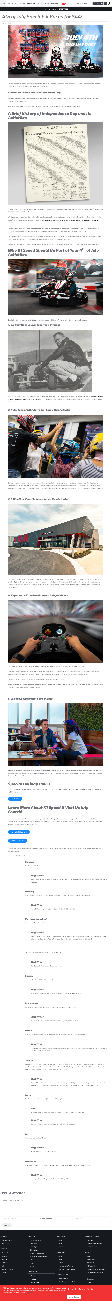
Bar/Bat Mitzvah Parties (67, 1269)
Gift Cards (5, 1243)
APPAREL (85, 3)
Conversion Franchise (94, 1243)
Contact (89, 1282)
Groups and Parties (34, 3)
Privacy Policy (31, 1292)
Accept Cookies (74, 1297)
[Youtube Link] (101, 3)
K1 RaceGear (91, 1259)
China (4, 1272)
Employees (90, 1279)
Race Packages (6, 1240)
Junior (61, 1247)
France (4, 1262)
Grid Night (33, 1247)
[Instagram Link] (98, 3)
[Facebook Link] (94, 3)
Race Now (22, 3)
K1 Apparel (91, 1266)
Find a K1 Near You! (18, 841)
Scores (32, 1266)
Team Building (63, 1278)
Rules (32, 1263)
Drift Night (34, 1243)
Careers (89, 1276)
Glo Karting (34, 1250)
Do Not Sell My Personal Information (81, 1289)
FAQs (32, 1260)
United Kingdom (7, 1269)
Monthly (33, 1279)
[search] (110, 3)
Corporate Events (51, 3)
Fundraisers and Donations (96, 1269)
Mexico (4, 1259)
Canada (4, 1256)
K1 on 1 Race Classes (37, 1253)
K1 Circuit (90, 1262)
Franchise (90, 1240)
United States (6, 1253)
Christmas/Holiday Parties (68, 1282)
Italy (3, 1266)
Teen (60, 1243)
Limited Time (34, 1282)
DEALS (78, 3)
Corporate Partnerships (95, 1272)
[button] (109, 1293)
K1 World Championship (38, 1256)
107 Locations (11, 3)
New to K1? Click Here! (19, 832)
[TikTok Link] (105, 3)
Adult (60, 1240)
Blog (88, 1256)
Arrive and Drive (35, 1240)
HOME (3, 3)
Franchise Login (92, 1247)
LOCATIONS (15, 799)
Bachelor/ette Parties (66, 1266)
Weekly (32, 1276)
